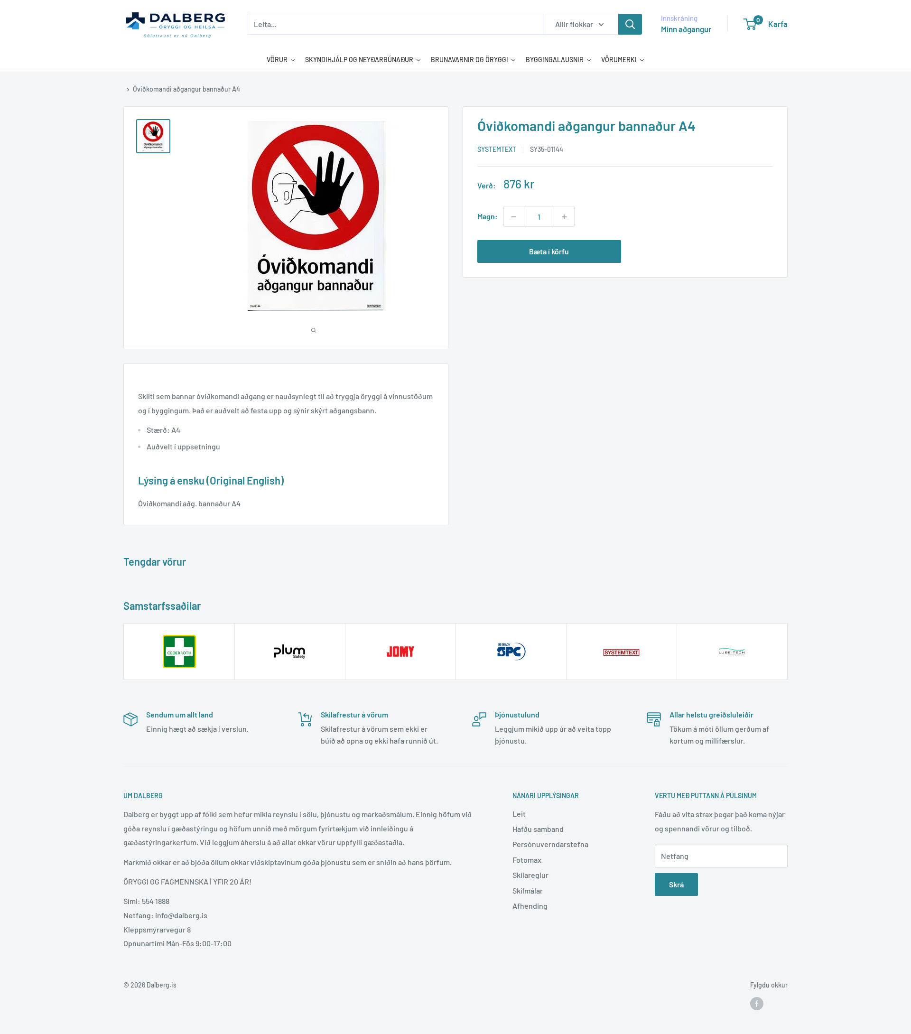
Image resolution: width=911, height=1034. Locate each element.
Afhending (530, 905)
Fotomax (526, 859)
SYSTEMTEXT (496, 150)
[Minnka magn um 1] (514, 217)
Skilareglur (530, 874)
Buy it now (701, 251)
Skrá (676, 884)
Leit (519, 813)
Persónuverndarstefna (550, 843)
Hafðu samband (538, 828)
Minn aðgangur (686, 29)
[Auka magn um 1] (564, 217)
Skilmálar (527, 890)
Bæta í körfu (549, 251)
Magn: (487, 216)
